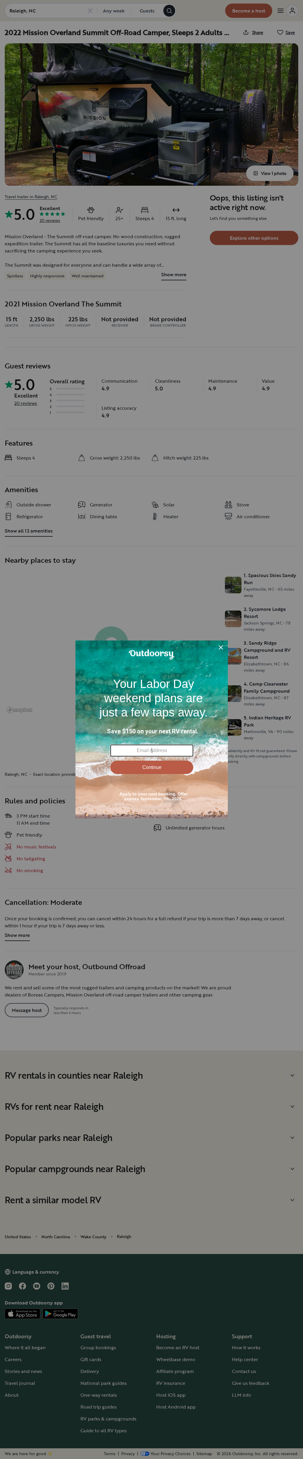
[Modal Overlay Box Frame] (151, 729)
